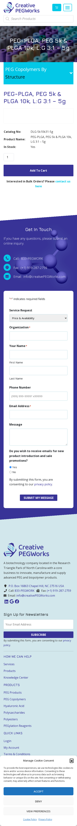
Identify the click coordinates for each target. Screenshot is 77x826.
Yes (14, 467)
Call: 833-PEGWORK (28, 258)
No (14, 472)
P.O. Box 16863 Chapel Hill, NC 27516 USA (36, 586)
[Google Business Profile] (11, 601)
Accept (39, 791)
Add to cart (38, 170)
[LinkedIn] (6, 601)
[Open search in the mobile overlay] (38, 18)
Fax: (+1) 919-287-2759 (30, 268)
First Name (16, 362)
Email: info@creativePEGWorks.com (39, 276)
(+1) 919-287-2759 (59, 591)
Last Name (16, 378)
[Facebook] (17, 601)
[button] (71, 760)
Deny (38, 801)
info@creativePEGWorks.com (35, 596)
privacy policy (43, 484)
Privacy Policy (45, 819)
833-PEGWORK (24, 591)
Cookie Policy (30, 819)
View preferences (38, 811)
